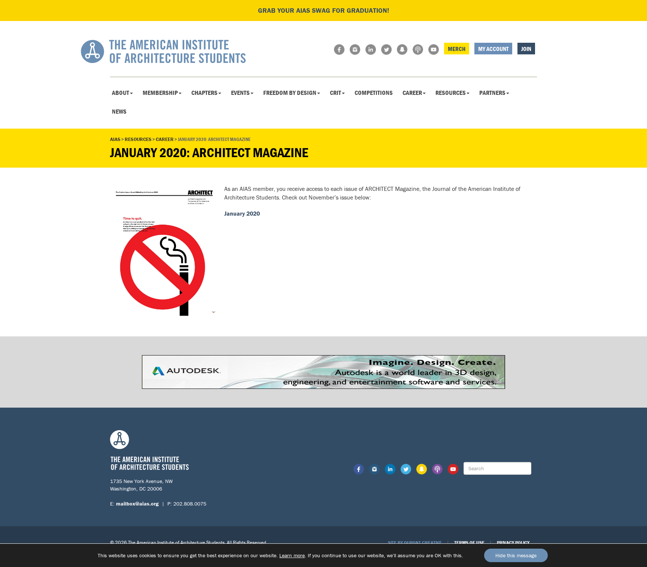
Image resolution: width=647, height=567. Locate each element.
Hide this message (516, 555)
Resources (450, 92)
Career (412, 92)
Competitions (374, 92)
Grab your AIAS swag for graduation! (323, 10)
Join (526, 48)
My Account (493, 48)
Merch (456, 48)
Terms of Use (469, 542)
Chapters (204, 92)
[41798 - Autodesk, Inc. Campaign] (323, 371)
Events (240, 92)
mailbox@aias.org (137, 503)
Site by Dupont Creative (415, 542)
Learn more (292, 555)
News (119, 111)
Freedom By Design (289, 92)
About (120, 92)
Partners (492, 92)
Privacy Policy (513, 542)
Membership (160, 92)
